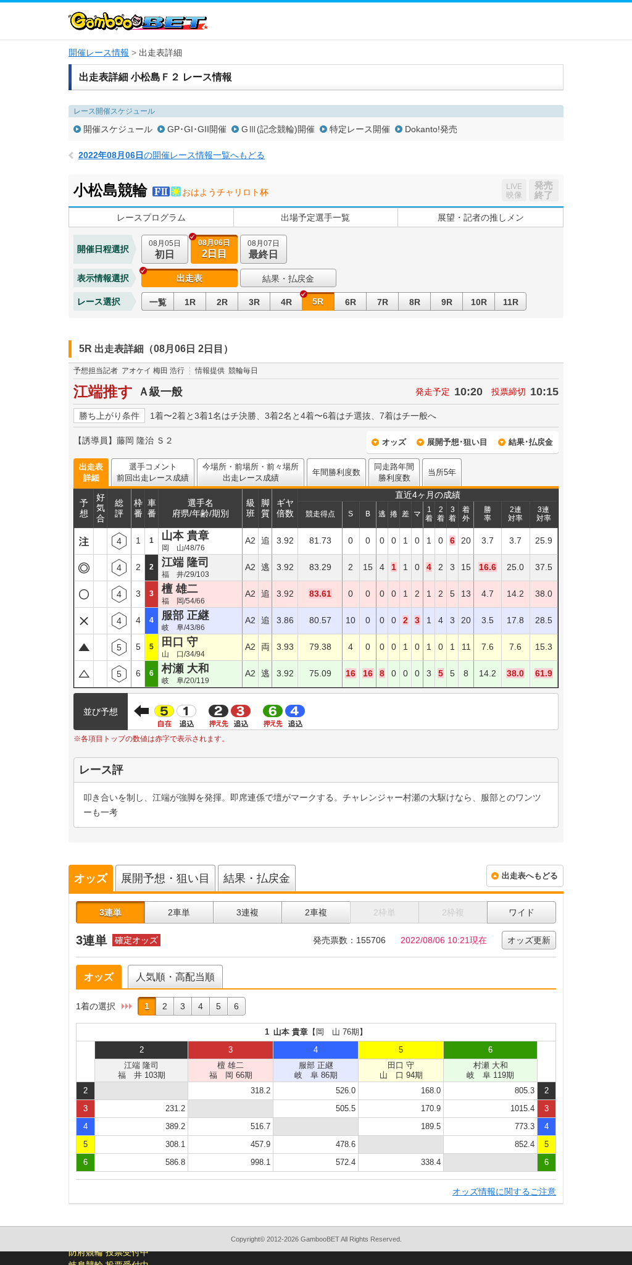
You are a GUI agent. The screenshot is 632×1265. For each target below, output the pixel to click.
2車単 (179, 912)
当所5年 (442, 472)
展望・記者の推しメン (481, 217)
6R (350, 302)
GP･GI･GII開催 (197, 129)
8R (414, 302)
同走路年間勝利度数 (394, 472)
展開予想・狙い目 (165, 878)
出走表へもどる (530, 875)
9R (446, 302)
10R (479, 302)
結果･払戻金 (531, 442)
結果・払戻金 (288, 279)
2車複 (316, 912)
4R (286, 302)
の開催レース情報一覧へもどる (171, 155)
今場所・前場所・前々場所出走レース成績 (250, 472)
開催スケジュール (117, 129)
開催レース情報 (99, 52)
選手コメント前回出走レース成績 (153, 472)
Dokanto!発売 (431, 129)
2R (222, 302)
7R (382, 302)
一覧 (158, 302)
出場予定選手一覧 (315, 217)
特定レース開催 (360, 129)
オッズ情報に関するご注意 (504, 1191)
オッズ (394, 442)
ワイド (521, 912)
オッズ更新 (529, 940)
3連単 (110, 912)
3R (254, 302)
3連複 (247, 912)
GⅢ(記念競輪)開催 (278, 129)
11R (510, 302)
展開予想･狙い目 (457, 442)
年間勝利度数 (336, 472)
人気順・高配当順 (175, 977)
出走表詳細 (91, 472)
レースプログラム (151, 217)
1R (190, 302)
